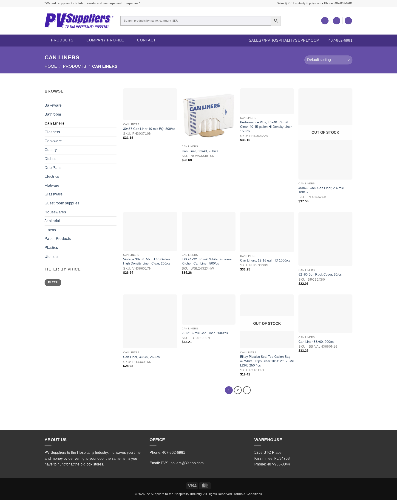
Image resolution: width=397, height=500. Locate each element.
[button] (336, 21)
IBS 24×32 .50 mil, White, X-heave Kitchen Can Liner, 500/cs (207, 261)
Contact (146, 40)
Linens (50, 230)
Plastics (51, 248)
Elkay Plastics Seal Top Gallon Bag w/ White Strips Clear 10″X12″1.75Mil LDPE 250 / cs (267, 361)
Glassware (54, 194)
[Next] (247, 390)
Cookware (53, 141)
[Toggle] (113, 114)
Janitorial (52, 221)
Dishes (51, 159)
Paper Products (58, 239)
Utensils (51, 257)
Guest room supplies (62, 203)
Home (51, 66)
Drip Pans (53, 168)
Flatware (52, 185)
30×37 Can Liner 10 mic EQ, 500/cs (149, 129)
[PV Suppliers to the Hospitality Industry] (79, 20)
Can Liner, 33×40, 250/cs (200, 151)
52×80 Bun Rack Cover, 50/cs (320, 274)
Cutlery (51, 150)
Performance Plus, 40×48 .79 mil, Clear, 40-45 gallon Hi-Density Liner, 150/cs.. (266, 126)
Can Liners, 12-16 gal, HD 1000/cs (265, 260)
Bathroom (53, 114)
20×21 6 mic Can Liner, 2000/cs (205, 333)
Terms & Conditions (248, 494)
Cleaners (52, 132)
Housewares (55, 212)
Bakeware (53, 105)
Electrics (52, 176)
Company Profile (105, 40)
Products (62, 40)
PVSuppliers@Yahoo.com (182, 463)
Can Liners (54, 123)
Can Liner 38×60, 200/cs (316, 341)
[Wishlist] (325, 21)
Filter (53, 282)
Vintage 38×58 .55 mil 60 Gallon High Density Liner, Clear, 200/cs (146, 261)
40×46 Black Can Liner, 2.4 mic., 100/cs (322, 190)
